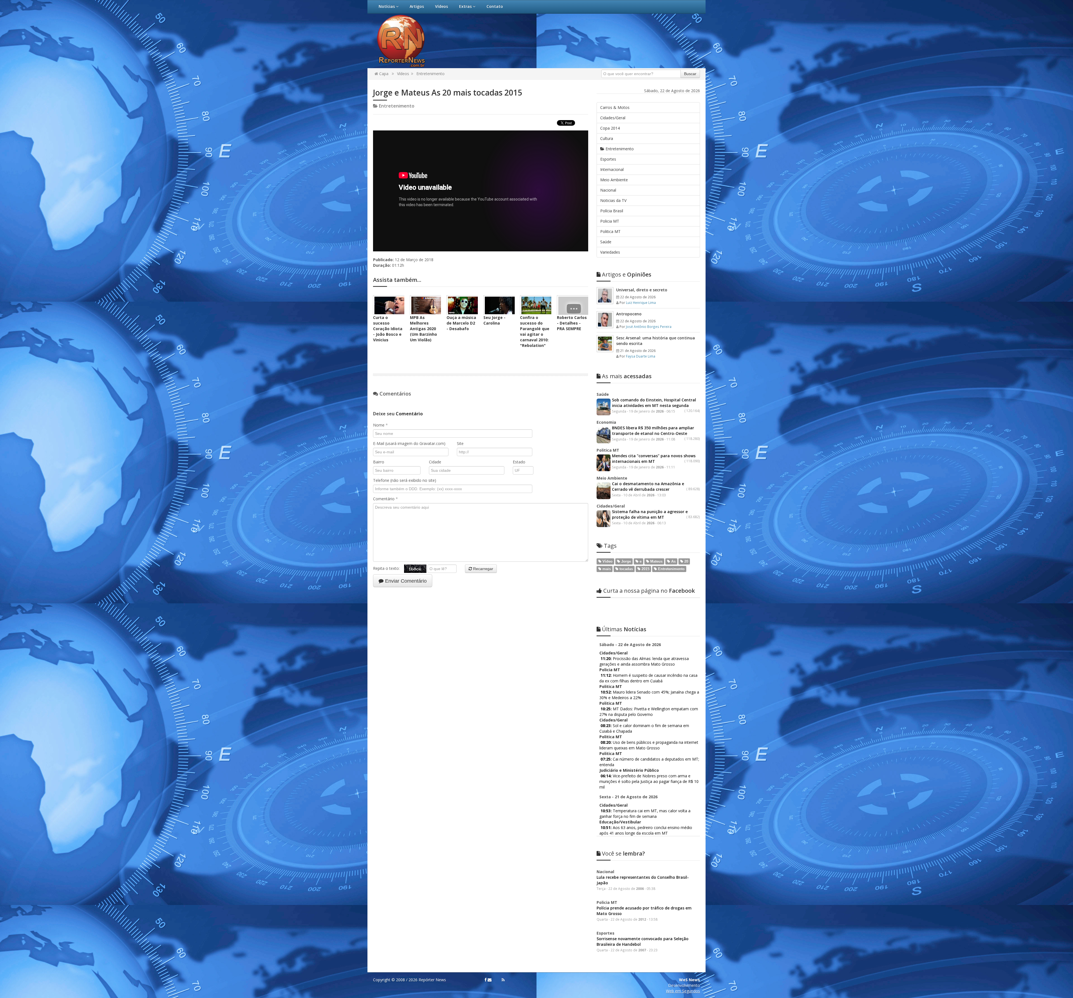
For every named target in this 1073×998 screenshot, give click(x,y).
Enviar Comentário (405, 581)
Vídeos (441, 6)
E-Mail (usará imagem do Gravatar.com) (409, 443)
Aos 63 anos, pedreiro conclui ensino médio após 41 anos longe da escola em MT (645, 830)
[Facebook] (485, 980)
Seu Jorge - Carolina (494, 320)
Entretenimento (430, 73)
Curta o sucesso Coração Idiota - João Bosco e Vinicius (387, 328)
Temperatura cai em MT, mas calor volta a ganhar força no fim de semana (644, 813)
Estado (519, 462)
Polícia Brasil (611, 210)
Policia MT (609, 221)
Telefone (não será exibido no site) (404, 480)
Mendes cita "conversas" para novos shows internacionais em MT (653, 458)
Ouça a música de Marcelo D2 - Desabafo (461, 323)
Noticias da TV (613, 200)
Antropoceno (629, 313)
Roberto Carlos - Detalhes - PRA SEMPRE (572, 323)
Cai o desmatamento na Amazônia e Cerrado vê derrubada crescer (648, 486)
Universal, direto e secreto (641, 289)
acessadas (627, 376)
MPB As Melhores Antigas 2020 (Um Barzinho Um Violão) (423, 328)
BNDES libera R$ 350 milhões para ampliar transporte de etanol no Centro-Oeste (653, 430)
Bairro (378, 462)
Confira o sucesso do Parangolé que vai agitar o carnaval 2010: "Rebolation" (534, 331)
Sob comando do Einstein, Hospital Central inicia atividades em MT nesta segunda (654, 402)
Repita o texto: (388, 568)
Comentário (385, 498)
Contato (494, 6)
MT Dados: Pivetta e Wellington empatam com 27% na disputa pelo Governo (648, 711)
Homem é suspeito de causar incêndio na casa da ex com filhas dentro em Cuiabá (648, 678)
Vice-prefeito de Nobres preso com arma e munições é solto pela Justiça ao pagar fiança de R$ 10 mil (649, 781)
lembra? (623, 853)
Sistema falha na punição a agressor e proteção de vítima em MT (650, 514)
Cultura (606, 138)
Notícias (387, 6)
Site (460, 443)
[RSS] (503, 980)
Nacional (608, 190)
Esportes (608, 159)
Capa (383, 73)
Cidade (435, 462)
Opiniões (626, 274)
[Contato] (490, 980)
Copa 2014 (610, 128)
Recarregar (482, 568)
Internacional (612, 169)
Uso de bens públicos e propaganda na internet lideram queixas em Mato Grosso (648, 745)
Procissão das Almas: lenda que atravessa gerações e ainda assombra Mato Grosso (644, 661)
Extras (466, 6)
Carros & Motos (615, 107)
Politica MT (610, 231)
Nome (380, 425)
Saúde (605, 241)
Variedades (610, 252)
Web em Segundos (683, 991)
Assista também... (397, 280)
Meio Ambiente (614, 179)
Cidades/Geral (612, 117)
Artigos (417, 6)
